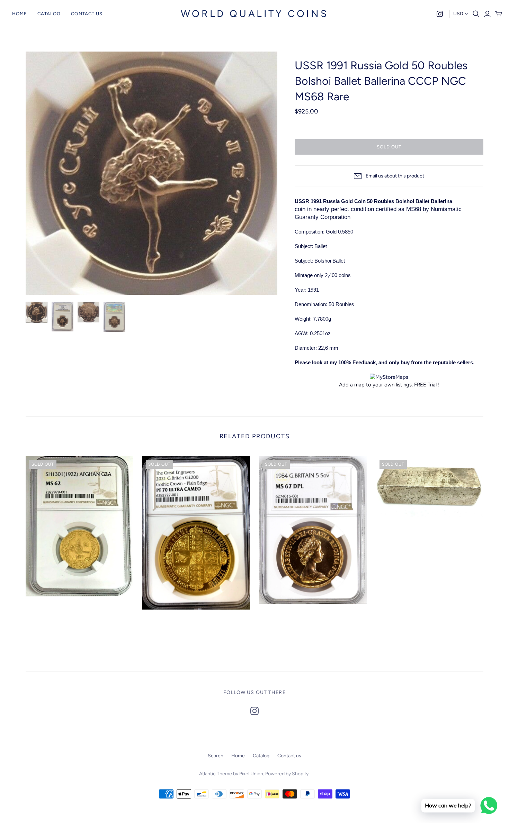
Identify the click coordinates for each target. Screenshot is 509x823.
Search (215, 756)
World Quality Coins (254, 13)
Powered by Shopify (287, 774)
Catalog (49, 13)
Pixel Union (251, 774)
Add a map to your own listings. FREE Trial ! (389, 385)
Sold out (389, 146)
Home (19, 13)
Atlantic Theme (215, 774)
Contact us (86, 13)
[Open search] (476, 13)
